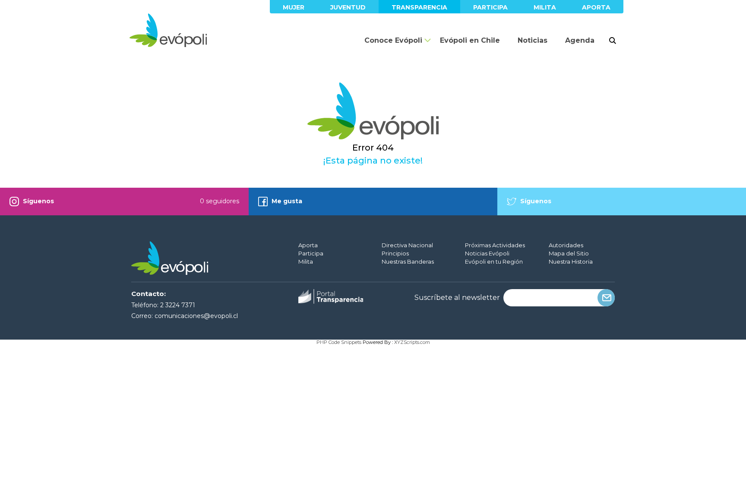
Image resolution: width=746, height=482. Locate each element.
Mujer (293, 7)
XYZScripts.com (412, 342)
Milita (545, 7)
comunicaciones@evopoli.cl (196, 316)
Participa (490, 7)
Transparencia (419, 7)
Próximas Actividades (495, 245)
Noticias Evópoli (487, 253)
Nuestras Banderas (408, 261)
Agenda (579, 40)
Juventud (348, 7)
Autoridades (566, 245)
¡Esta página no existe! (373, 160)
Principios (395, 253)
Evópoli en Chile (470, 40)
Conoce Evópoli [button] (393, 40)
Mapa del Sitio (569, 253)
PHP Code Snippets (338, 342)
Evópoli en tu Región (494, 261)
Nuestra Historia (571, 261)
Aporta (596, 7)
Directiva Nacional (407, 245)
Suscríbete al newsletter (457, 298)
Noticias (532, 40)
